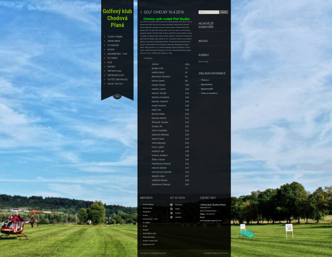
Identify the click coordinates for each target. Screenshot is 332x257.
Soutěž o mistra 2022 (118, 79)
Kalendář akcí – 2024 (117, 54)
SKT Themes (223, 253)
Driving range (114, 41)
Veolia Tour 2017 (115, 84)
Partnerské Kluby (116, 75)
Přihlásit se (205, 80)
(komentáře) (207, 89)
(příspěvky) (206, 84)
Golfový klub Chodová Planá (117, 18)
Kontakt (111, 66)
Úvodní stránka (115, 37)
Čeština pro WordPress (209, 93)
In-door (111, 49)
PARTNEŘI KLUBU (115, 71)
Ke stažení (112, 58)
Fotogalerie (113, 45)
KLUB (110, 62)
